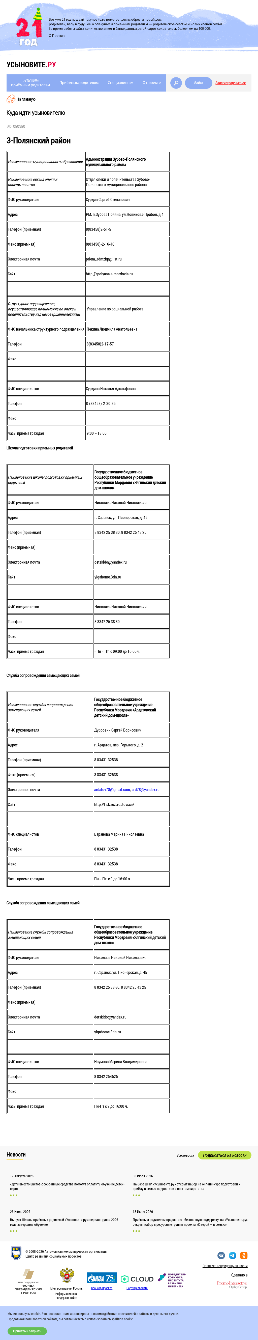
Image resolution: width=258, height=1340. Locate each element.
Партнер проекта (137, 1288)
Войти (198, 83)
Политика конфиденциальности (225, 1265)
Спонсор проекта (101, 1288)
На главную (26, 99)
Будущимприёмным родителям (30, 82)
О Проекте (57, 36)
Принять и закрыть (27, 1331)
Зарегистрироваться (230, 83)
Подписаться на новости (224, 1155)
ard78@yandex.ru (145, 789)
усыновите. (31, 64)
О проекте (152, 83)
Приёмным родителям (79, 83)
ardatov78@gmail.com (112, 789)
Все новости (185, 1155)
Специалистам (120, 83)
